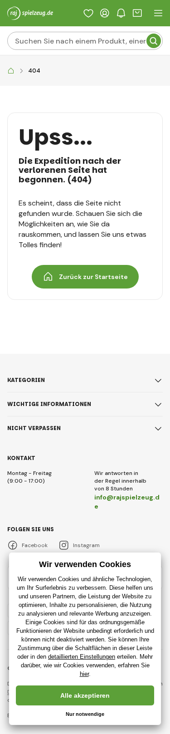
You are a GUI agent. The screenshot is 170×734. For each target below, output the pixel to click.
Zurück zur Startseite (93, 277)
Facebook (35, 545)
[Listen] (88, 13)
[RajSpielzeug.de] (11, 71)
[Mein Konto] (105, 13)
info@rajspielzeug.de (127, 501)
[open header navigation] (158, 13)
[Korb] (137, 13)
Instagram (86, 545)
